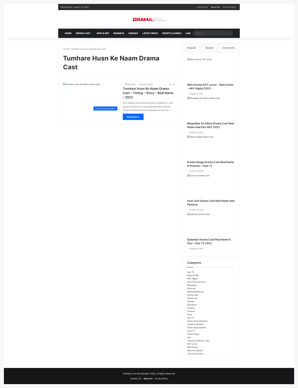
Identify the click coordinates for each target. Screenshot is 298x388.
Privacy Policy (229, 7)
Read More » (133, 116)
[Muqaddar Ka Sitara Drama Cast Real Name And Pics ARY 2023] (211, 109)
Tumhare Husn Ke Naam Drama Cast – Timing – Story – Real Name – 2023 (148, 93)
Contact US (202, 7)
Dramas (190, 301)
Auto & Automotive (196, 282)
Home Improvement (196, 327)
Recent (209, 47)
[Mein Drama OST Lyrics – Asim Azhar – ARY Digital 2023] (211, 70)
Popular (191, 47)
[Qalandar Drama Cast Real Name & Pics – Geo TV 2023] (211, 225)
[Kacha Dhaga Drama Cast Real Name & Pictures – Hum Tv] (211, 147)
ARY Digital (192, 278)
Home (68, 33)
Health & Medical (195, 324)
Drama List (192, 298)
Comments (229, 47)
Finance (133, 33)
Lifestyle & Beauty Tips (198, 340)
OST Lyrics (192, 344)
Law (188, 33)
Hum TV (191, 331)
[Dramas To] (149, 19)
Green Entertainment (197, 321)
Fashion (191, 308)
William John (130, 84)
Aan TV (190, 272)
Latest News (150, 33)
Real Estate (192, 347)
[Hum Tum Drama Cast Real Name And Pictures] (211, 186)
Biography (192, 285)
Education (192, 304)
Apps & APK (103, 33)
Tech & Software (195, 353)
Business (118, 33)
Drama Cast (83, 33)
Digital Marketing (195, 291)
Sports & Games (171, 33)
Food (189, 314)
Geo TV (190, 317)
